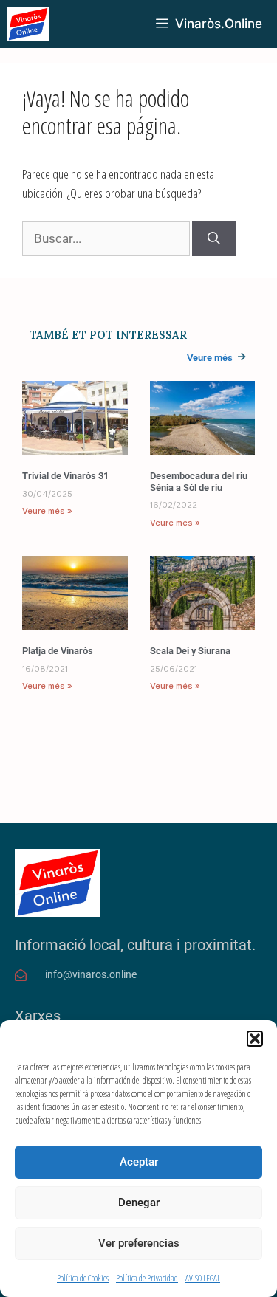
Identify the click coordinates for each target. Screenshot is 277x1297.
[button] (254, 1038)
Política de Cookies (83, 1278)
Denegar (139, 1202)
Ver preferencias (138, 1243)
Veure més (210, 357)
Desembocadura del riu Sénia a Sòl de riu (198, 481)
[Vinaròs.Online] (28, 24)
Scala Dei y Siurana (190, 650)
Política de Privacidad (147, 1278)
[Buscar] (214, 239)
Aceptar (139, 1162)
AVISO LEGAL (202, 1278)
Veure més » (47, 511)
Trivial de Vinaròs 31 (65, 475)
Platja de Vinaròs (57, 650)
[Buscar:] (107, 238)
